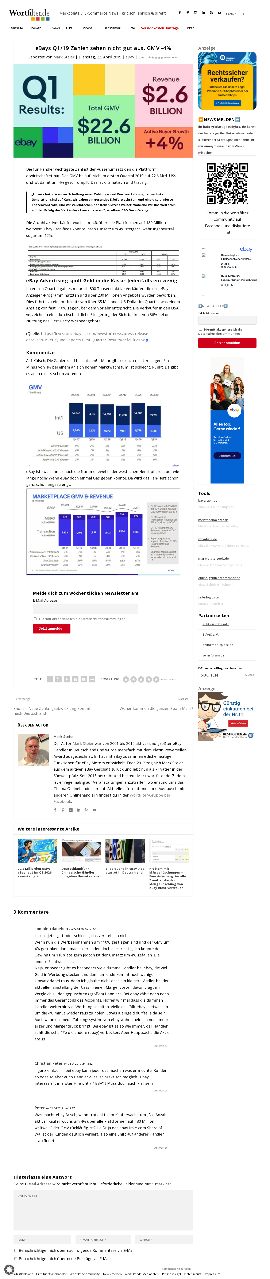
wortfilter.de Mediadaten (142, 1274)
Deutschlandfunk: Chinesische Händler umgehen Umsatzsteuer (81, 872)
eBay (130, 56)
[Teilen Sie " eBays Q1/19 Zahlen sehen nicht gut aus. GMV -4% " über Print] (92, 679)
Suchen (249, 675)
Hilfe (69, 28)
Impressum (212, 1274)
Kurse (131, 28)
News (56, 28)
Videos (87, 28)
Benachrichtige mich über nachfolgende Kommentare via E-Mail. (77, 1250)
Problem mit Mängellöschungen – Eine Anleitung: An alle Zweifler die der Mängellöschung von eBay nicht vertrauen (167, 878)
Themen (35, 28)
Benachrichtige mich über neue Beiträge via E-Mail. (65, 1258)
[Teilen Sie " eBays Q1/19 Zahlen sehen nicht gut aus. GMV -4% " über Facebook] (50, 679)
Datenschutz (192, 1274)
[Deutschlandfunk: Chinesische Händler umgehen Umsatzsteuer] (81, 851)
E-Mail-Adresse (45, 600)
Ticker (189, 28)
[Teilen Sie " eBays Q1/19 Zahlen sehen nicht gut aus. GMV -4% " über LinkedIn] (75, 679)
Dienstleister (111, 28)
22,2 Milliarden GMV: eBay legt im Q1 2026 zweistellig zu (34, 872)
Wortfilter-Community (85, 1274)
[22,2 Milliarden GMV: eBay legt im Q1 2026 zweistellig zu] (37, 851)
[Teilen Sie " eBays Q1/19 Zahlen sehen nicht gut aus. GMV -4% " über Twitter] (58, 679)
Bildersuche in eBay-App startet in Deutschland (125, 870)
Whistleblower (23, 1274)
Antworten (160, 1046)
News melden (112, 1274)
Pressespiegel (171, 1274)
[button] (9, 1269)
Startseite (16, 28)
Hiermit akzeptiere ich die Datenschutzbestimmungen (82, 619)
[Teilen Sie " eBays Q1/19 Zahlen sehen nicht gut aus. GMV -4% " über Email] (84, 679)
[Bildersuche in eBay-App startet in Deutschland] (125, 851)
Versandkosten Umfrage (160, 28)
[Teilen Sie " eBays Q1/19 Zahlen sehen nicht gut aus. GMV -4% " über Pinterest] (67, 679)
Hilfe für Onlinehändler (51, 1274)
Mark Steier (63, 56)
